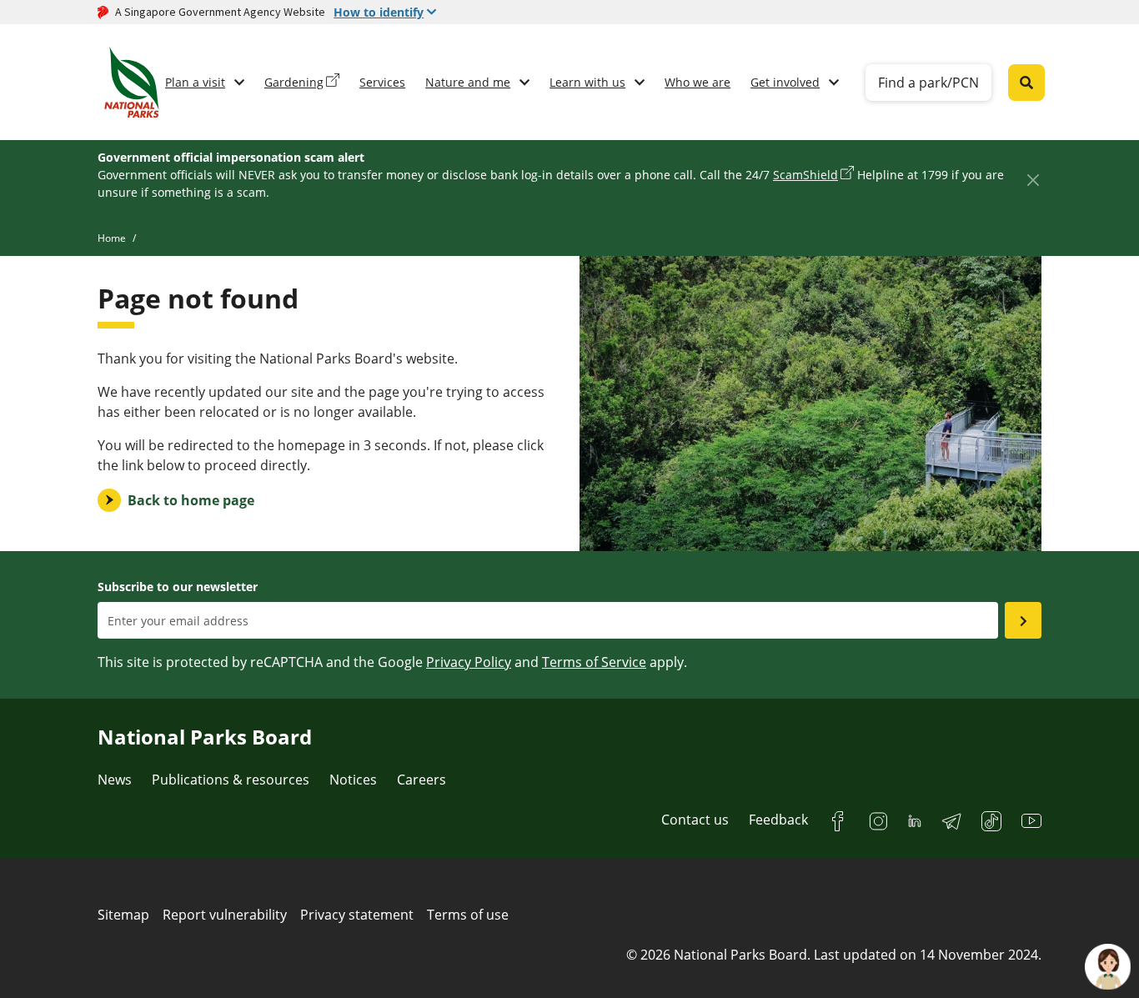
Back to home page (191, 500)
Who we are (697, 82)
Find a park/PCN (928, 82)
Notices (353, 779)
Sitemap (123, 914)
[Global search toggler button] (1026, 82)
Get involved (785, 82)
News (115, 779)
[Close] (1032, 179)
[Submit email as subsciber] (1023, 620)
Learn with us (587, 82)
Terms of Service (594, 662)
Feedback (778, 819)
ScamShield (805, 175)
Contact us (695, 819)
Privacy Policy (468, 662)
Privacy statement (357, 914)
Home (112, 238)
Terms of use (468, 914)
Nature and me (467, 82)
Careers (421, 779)
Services (382, 82)
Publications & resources (230, 779)
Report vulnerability (225, 914)
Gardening (294, 82)
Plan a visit (195, 82)
